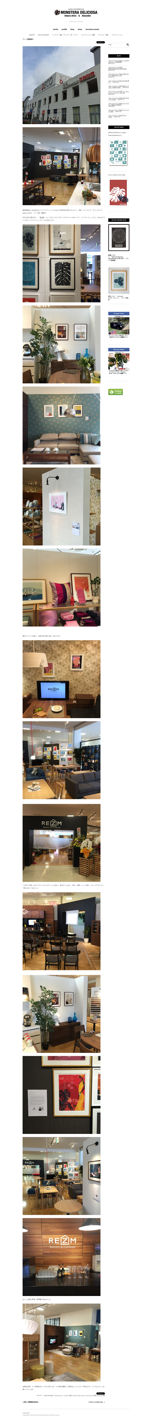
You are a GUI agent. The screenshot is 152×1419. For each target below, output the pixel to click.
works (55, 29)
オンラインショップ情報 (88, 35)
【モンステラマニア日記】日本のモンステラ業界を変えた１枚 (118, 74)
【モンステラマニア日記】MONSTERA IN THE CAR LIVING (117, 68)
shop (80, 29)
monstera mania (92, 29)
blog (72, 29)
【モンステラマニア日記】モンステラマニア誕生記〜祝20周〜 (118, 104)
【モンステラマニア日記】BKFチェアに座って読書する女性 (118, 86)
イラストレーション (117, 35)
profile (64, 29)
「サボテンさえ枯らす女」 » (96, 1402)
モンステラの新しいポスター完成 (116, 174)
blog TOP (32, 35)
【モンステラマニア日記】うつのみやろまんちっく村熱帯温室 (118, 61)
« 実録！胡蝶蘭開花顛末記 (30, 1402)
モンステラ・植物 (103, 35)
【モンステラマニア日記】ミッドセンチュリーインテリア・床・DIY (118, 92)
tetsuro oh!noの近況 (43, 35)
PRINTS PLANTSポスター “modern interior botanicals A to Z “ (117, 134)
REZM (42, 217)
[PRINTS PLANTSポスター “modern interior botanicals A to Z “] (118, 152)
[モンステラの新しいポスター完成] (118, 192)
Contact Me (26, 1413)
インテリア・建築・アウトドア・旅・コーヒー (65, 35)
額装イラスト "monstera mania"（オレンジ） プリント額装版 (118, 298)
